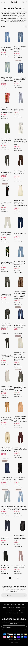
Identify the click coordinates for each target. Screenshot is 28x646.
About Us (6, 604)
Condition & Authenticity (8, 607)
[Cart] (26, 2)
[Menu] (1, 2)
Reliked (11, 639)
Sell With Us (13, 604)
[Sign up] (24, 595)
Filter (4, 26)
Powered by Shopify (17, 639)
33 (18, 578)
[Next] (21, 578)
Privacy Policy (19, 610)
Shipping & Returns (20, 607)
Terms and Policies (14, 642)
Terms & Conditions (9, 610)
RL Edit (21, 612)
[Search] (4, 2)
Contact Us (21, 604)
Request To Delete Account (11, 612)
